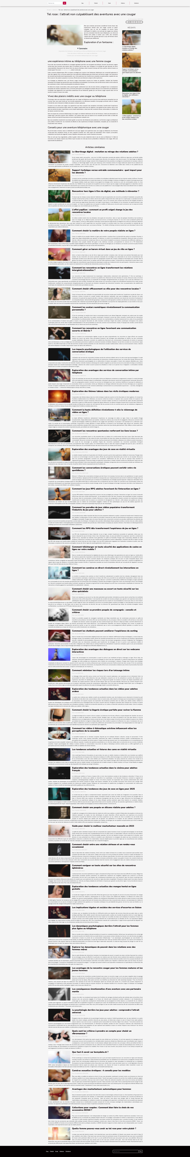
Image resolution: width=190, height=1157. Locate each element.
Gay (82, 3)
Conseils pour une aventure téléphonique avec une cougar (82, 55)
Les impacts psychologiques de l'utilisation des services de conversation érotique (101, 350)
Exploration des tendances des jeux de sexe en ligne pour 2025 (103, 788)
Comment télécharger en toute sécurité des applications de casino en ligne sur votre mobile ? (107, 548)
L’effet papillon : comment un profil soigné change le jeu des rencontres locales (131, 117)
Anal (109, 3)
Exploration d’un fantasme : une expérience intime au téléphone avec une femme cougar (82, 51)
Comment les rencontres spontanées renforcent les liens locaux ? (105, 430)
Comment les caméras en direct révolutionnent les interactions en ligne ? (105, 569)
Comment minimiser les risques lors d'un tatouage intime (101, 670)
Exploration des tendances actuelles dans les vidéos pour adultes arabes (105, 690)
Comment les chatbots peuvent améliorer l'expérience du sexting (104, 630)
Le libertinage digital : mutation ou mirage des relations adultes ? (129, 48)
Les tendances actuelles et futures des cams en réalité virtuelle (104, 749)
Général (136, 3)
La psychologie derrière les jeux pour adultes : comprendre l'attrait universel (105, 1011)
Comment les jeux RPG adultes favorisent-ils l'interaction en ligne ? (106, 488)
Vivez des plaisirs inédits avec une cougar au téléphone (82, 53)
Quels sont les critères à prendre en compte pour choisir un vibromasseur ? (101, 1032)
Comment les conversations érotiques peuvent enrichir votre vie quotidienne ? (104, 469)
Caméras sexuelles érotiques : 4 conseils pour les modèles (101, 1070)
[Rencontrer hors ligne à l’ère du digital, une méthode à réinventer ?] (131, 84)
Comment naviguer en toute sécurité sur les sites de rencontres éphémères (104, 866)
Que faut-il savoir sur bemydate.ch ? (90, 1052)
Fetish (96, 3)
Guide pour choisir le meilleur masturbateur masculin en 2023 (103, 826)
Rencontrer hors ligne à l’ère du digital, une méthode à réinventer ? (131, 95)
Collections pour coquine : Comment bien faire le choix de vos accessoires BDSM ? (103, 1108)
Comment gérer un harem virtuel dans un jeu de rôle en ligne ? (103, 249)
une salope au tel (65, 70)
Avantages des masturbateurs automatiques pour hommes (101, 1089)
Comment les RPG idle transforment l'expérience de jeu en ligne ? (105, 528)
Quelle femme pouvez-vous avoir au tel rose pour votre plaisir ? (104, 1128)
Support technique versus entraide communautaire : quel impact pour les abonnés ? (131, 71)
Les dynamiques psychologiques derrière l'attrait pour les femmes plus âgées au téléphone (105, 927)
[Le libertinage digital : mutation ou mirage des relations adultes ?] (131, 37)
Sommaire (83, 48)
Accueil (49, 9)
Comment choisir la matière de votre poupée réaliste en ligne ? (103, 230)
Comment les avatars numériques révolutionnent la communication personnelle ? (106, 308)
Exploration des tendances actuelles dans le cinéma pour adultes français (104, 769)
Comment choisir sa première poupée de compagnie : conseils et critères (104, 611)
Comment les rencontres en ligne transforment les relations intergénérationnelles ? (102, 269)
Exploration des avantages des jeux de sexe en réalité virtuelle (103, 449)
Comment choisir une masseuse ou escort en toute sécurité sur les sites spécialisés (105, 590)
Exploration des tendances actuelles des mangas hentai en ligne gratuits (104, 887)
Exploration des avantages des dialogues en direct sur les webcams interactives (106, 650)
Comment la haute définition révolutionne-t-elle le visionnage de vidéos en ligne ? (104, 411)
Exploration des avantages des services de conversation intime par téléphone (105, 371)
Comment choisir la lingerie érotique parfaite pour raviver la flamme (106, 709)
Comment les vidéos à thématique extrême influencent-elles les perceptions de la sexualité (104, 729)
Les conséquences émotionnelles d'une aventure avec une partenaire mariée (106, 990)
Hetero (123, 3)
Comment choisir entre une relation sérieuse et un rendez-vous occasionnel (103, 845)
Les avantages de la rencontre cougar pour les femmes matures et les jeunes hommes (107, 969)
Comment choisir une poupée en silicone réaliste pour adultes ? (103, 807)
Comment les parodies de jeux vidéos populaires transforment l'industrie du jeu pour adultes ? (103, 508)
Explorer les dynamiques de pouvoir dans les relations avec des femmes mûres (103, 948)
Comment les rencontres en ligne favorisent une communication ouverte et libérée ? (104, 329)
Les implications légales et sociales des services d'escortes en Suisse (106, 907)
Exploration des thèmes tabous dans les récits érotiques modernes (105, 391)
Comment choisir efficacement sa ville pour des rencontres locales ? (106, 288)
